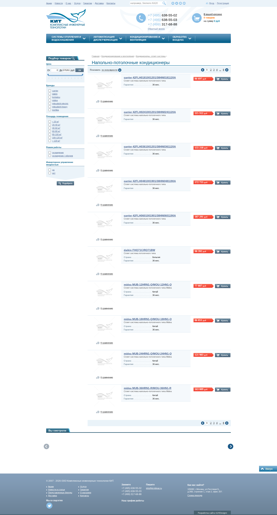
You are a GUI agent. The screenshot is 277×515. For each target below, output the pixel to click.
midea (55, 100)
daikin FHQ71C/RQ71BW (139, 250)
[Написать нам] (180, 3)
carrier (55, 91)
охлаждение (58, 152)
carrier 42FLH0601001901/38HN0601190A (150, 215)
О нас (68, 3)
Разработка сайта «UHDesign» (212, 513)
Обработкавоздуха (180, 38)
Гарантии (87, 3)
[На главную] (172, 3)
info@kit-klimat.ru (154, 488)
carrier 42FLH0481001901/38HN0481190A (150, 181)
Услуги (77, 3)
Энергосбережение (64, 46)
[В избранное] (176, 3)
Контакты (110, 3)
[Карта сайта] (184, 3)
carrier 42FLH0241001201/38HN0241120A (150, 112)
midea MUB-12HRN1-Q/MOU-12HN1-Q (148, 284)
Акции (49, 3)
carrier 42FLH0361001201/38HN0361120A (150, 146)
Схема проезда (194, 495)
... (220, 69)
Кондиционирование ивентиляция (145, 38)
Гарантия (84, 489)
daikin (54, 94)
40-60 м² (56, 128)
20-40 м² (56, 125)
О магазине (85, 492)
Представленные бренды (60, 492)
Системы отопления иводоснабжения (66, 38)
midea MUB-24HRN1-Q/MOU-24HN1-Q (148, 353)
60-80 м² (56, 131)
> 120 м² (56, 141)
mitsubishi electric (60, 103)
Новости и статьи (56, 489)
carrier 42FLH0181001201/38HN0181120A (150, 77)
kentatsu (56, 97)
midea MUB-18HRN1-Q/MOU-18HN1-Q (148, 319)
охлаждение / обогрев (62, 156)
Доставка (99, 3)
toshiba (55, 110)
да (53, 170)
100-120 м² (57, 138)
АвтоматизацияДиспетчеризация (105, 38)
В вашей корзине (213, 14)
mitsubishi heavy (59, 107)
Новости (59, 3)
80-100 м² (56, 134)
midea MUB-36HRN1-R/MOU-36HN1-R (147, 388)
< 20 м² (55, 121)
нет (53, 173)
